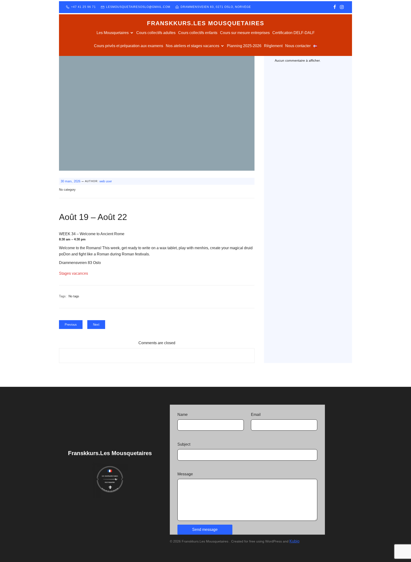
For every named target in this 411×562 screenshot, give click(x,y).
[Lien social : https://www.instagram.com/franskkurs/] (341, 7)
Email (256, 415)
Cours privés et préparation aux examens (128, 46)
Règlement (273, 46)
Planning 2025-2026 (244, 46)
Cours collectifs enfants (197, 33)
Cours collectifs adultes (156, 33)
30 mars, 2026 (70, 181)
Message (185, 474)
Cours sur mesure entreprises (245, 33)
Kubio (294, 541)
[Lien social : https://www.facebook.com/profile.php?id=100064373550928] (334, 7)
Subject (183, 444)
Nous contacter (298, 46)
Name (182, 415)
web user (105, 181)
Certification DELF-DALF (293, 33)
